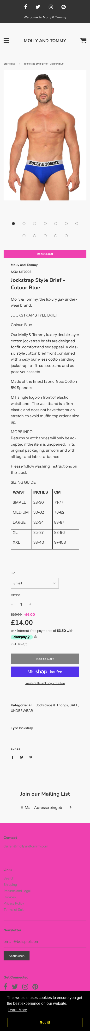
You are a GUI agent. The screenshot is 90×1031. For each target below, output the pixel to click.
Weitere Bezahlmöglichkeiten (45, 683)
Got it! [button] (45, 1022)
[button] (13, 223)
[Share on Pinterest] (31, 757)
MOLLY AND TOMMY (45, 41)
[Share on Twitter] (22, 757)
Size (14, 573)
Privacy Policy (14, 903)
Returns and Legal (17, 891)
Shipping (10, 884)
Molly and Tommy (24, 265)
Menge (15, 595)
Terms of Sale (14, 909)
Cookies (10, 897)
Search (9, 878)
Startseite (9, 63)
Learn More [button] (17, 1010)
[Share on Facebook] (14, 757)
